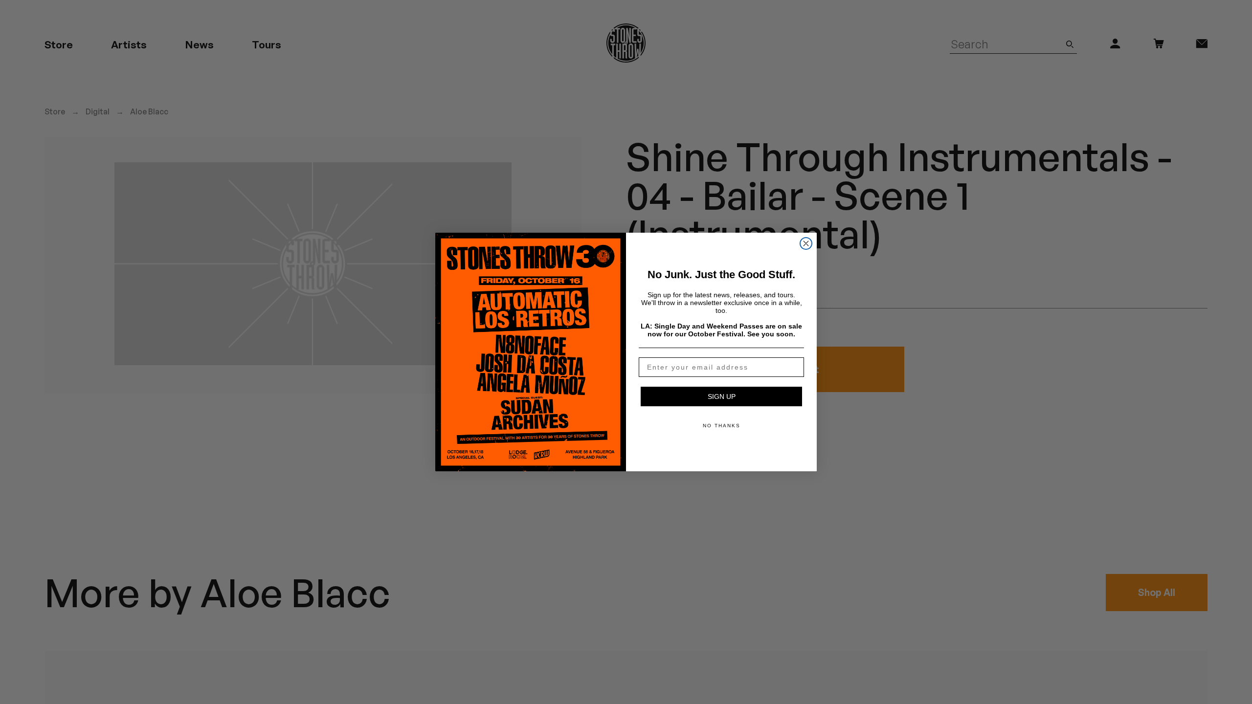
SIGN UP (722, 396)
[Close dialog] (806, 243)
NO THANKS (721, 425)
